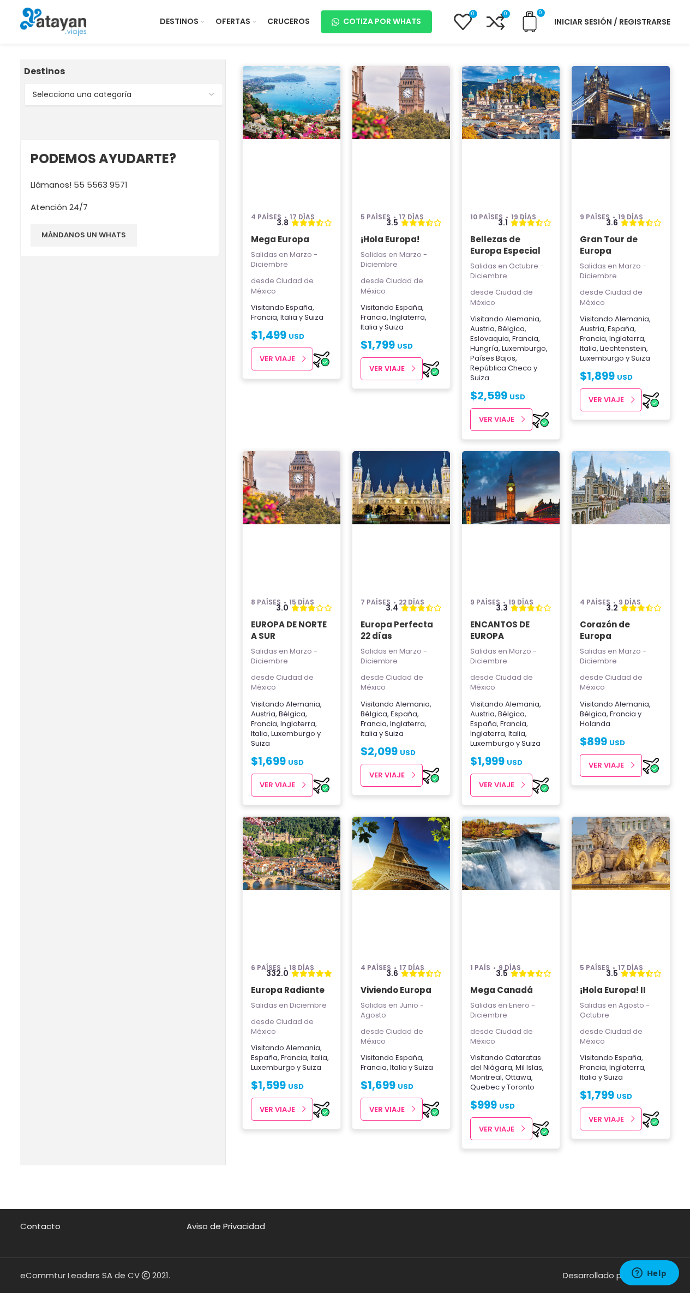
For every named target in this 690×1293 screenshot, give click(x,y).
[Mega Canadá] (511, 885)
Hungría (484, 348)
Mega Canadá (501, 990)
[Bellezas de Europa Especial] (511, 134)
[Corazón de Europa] (620, 519)
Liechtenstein (623, 348)
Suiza (313, 317)
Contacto (40, 1226)
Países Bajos (492, 358)
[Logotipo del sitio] (53, 21)
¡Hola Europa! (390, 239)
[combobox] (123, 94)
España (299, 307)
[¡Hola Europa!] (401, 134)
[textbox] (124, 94)
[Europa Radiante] (291, 885)
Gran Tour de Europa (609, 245)
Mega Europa (280, 239)
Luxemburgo (524, 348)
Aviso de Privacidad (226, 1226)
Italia (288, 317)
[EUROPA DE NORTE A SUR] (291, 519)
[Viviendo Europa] (401, 885)
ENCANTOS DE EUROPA (500, 630)
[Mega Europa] (291, 134)
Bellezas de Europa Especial (505, 245)
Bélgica (511, 329)
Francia (264, 317)
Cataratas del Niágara (505, 1062)
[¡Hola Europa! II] (620, 885)
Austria (482, 329)
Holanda (595, 724)
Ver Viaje (277, 359)
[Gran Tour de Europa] (620, 134)
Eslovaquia (489, 338)
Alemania (522, 319)
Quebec (485, 1087)
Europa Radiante (288, 990)
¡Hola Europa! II (613, 990)
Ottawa (518, 1077)
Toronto (521, 1087)
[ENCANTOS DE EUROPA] (511, 519)
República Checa (501, 368)
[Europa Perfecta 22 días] (401, 519)
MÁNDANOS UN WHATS (83, 235)
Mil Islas (528, 1067)
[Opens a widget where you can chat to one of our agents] (649, 1274)
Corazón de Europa (605, 630)
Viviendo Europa (396, 990)
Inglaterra (407, 317)
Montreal (486, 1077)
